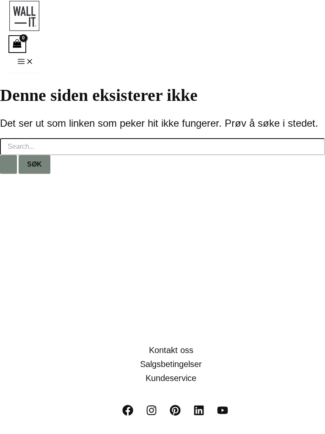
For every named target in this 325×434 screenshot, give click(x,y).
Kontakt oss (171, 350)
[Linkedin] (198, 413)
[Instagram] (151, 413)
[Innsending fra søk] (8, 164)
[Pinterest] (175, 413)
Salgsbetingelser (171, 364)
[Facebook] (127, 413)
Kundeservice (171, 378)
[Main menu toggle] (25, 63)
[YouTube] (222, 413)
